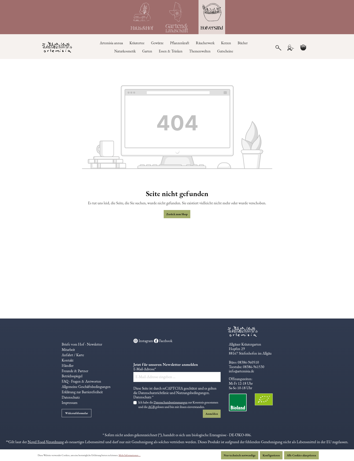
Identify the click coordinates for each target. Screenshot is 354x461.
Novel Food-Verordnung (46, 441)
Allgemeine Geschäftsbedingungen (86, 386)
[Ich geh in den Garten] (177, 17)
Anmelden (211, 414)
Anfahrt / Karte (73, 355)
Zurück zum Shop (177, 214)
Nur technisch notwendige (240, 455)
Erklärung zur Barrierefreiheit (82, 392)
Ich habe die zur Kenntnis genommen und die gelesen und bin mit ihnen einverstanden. (178, 404)
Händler (68, 365)
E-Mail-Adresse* (144, 369)
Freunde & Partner (75, 370)
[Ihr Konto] (290, 47)
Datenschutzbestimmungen (170, 402)
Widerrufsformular (76, 413)
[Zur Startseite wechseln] (57, 47)
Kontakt (68, 360)
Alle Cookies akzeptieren (301, 455)
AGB (151, 407)
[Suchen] (278, 47)
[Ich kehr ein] (142, 17)
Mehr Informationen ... (130, 455)
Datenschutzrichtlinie (153, 392)
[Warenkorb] (303, 47)
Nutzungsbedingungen (192, 392)
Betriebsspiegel (72, 376)
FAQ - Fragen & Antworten (81, 381)
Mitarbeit (68, 349)
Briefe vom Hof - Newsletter (82, 344)
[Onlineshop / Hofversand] (212, 17)
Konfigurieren (271, 455)
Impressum (69, 402)
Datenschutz (71, 397)
